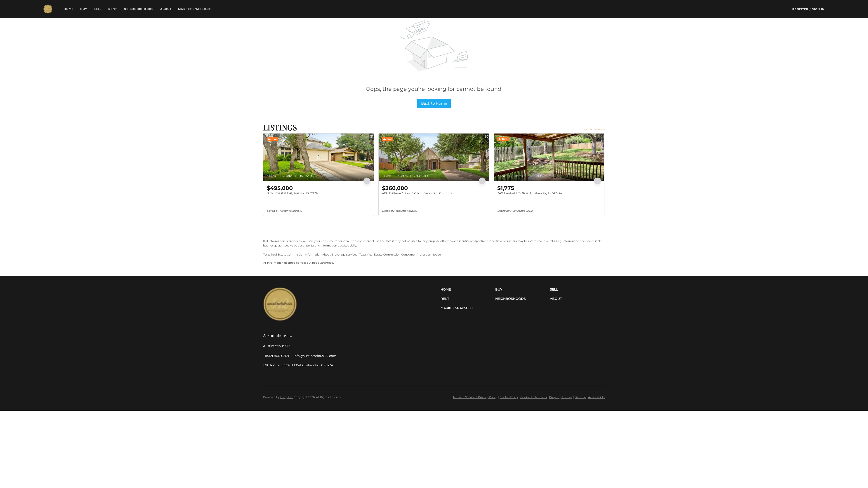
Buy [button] (83, 9)
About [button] (166, 9)
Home (68, 9)
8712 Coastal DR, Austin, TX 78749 (293, 193)
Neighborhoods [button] (138, 9)
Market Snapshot (194, 9)
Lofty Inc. (286, 397)
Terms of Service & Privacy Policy (475, 397)
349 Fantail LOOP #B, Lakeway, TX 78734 (529, 193)
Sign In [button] (818, 9)
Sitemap (580, 397)
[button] (47, 9)
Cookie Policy (509, 397)
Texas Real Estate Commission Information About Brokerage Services (310, 254)
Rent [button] (112, 9)
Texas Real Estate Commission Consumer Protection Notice (400, 254)
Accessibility (596, 397)
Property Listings (560, 397)
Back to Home (434, 103)
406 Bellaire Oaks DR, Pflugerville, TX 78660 (417, 193)
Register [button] (800, 9)
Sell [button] (97, 9)
